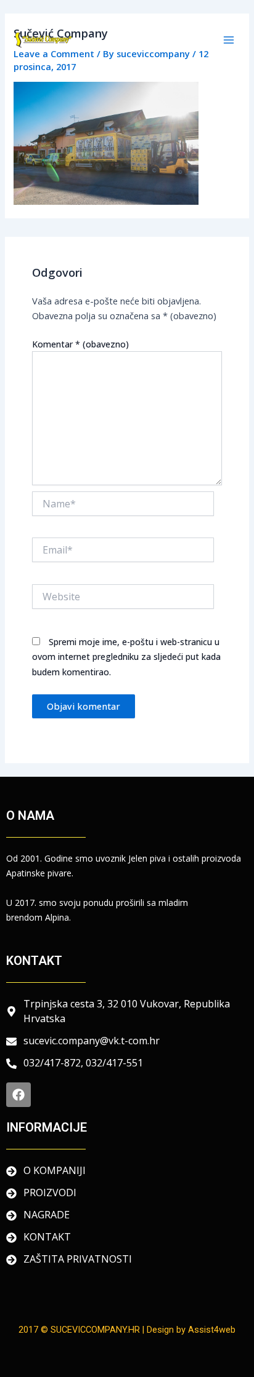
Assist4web (212, 1329)
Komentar (80, 344)
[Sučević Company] (43, 39)
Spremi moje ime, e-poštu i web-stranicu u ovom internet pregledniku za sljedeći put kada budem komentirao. (126, 656)
